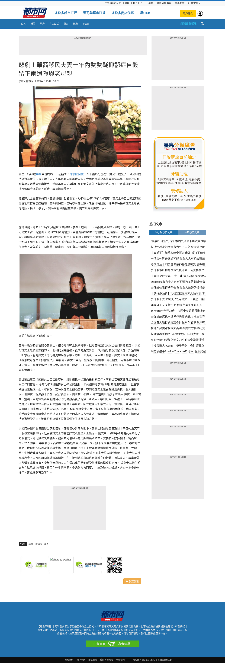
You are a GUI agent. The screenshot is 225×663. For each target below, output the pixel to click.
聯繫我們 (120, 659)
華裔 (38, 174)
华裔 (30, 544)
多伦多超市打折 (66, 13)
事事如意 (180, 3)
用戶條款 (81, 659)
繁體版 (193, 23)
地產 (42, 23)
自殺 (81, 174)
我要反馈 (133, 581)
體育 (66, 23)
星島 (150, 3)
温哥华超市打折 (94, 13)
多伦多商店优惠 (123, 13)
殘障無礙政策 (106, 659)
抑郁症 (38, 544)
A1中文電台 (194, 3)
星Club (145, 13)
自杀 (46, 544)
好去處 (86, 23)
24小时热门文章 (163, 232)
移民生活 (54, 23)
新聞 (33, 23)
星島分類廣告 (164, 3)
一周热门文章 (192, 232)
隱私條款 (92, 659)
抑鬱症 (74, 174)
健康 (75, 23)
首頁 (23, 23)
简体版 (184, 23)
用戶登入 (188, 13)
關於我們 (69, 659)
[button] (202, 24)
